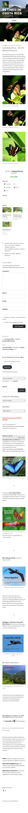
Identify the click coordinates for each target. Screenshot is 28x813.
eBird (4, 758)
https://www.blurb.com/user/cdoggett (13, 426)
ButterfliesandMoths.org (10, 763)
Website (5, 309)
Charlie (18, 45)
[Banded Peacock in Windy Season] (17, 209)
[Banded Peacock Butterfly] (7, 209)
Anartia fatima (10, 253)
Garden (7, 247)
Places (17, 249)
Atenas (7, 243)
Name (4, 293)
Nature (12, 247)
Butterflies (14, 243)
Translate (15, 381)
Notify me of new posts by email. (13, 322)
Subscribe (7, 367)
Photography (9, 249)
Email (4, 301)
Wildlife (7, 250)
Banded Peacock (6, 229)
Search (4, 386)
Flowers (17, 245)
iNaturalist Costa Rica (9, 770)
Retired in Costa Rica (12, 11)
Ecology (11, 245)
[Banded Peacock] (7, 224)
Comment (6, 271)
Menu (14, 20)
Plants (22, 249)
